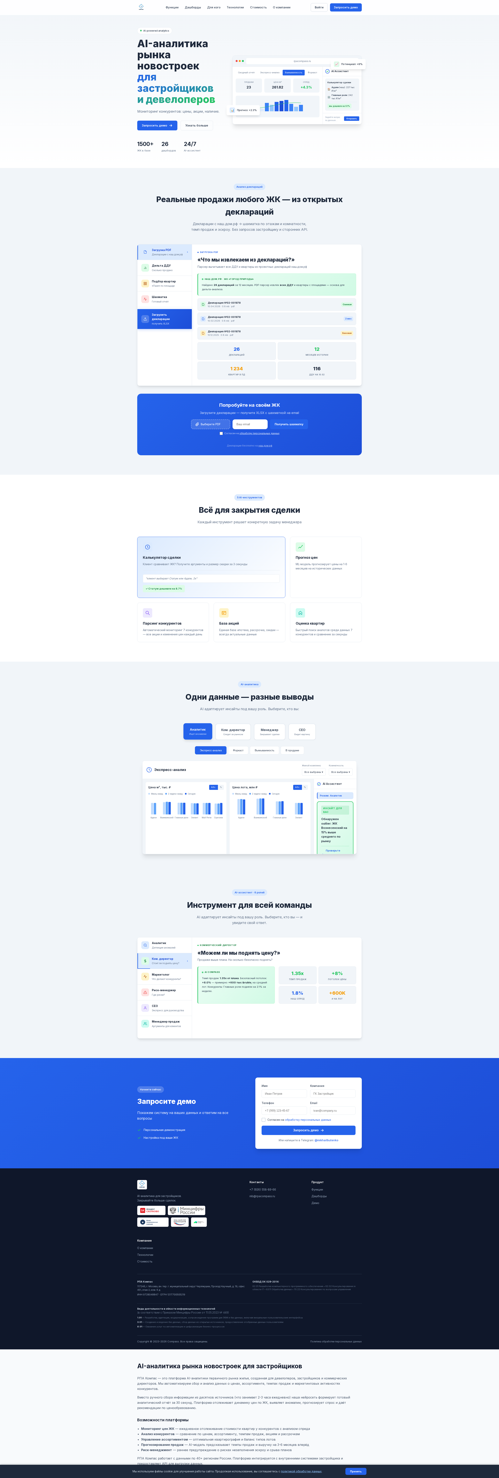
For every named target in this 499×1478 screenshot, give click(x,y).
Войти (319, 7)
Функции (172, 7)
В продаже (292, 750)
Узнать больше (196, 125)
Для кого (213, 7)
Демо (315, 1203)
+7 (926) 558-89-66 (263, 1189)
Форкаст (238, 750)
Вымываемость (264, 750)
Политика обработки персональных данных (336, 1341)
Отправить (351, 119)
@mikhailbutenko (326, 1140)
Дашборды (193, 7)
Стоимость (258, 7)
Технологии (235, 7)
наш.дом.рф (265, 445)
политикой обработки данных (301, 1471)
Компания (317, 1085)
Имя (265, 1085)
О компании (281, 7)
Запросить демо (346, 7)
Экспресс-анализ (211, 750)
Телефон (268, 1103)
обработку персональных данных (260, 433)
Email (313, 1103)
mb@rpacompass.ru (262, 1196)
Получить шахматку (289, 424)
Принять (356, 1471)
